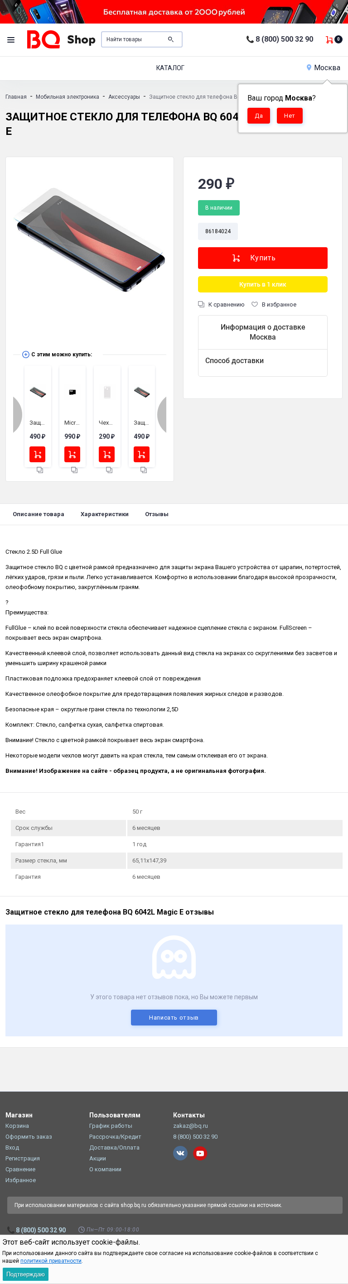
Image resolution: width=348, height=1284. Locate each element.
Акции (97, 1158)
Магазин (19, 1115)
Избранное (20, 1180)
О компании (105, 1169)
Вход (12, 1147)
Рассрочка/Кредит (115, 1136)
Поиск (171, 39)
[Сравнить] (40, 469)
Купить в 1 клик (262, 284)
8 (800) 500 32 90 (284, 39)
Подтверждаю (25, 1274)
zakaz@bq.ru (190, 1125)
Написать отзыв (174, 1017)
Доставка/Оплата (114, 1147)
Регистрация (22, 1158)
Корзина (17, 1125)
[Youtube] (200, 1153)
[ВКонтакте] (180, 1153)
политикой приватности (51, 1261)
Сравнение (20, 1169)
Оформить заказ (28, 1136)
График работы (110, 1125)
